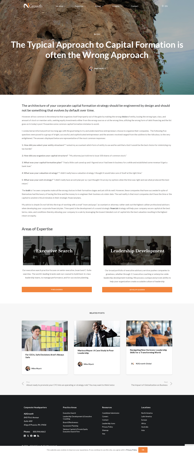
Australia (144, 427)
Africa (143, 423)
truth (28, 190)
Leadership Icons (108, 423)
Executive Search (54, 250)
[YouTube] (35, 436)
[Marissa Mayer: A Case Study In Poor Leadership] (97, 334)
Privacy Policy (107, 427)
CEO (98, 34)
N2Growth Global (144, 364)
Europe (144, 420)
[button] (64, 6)
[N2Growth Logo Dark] (33, 6)
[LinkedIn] (25, 436)
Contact (105, 420)
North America (147, 413)
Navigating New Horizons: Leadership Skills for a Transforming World (148, 351)
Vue (103, 434)
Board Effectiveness (70, 422)
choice (124, 116)
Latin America (146, 416)
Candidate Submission (110, 413)
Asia (143, 430)
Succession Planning (70, 426)
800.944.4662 (39, 431)
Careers (105, 416)
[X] (28, 436)
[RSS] (38, 436)
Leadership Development (137, 250)
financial (114, 208)
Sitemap (105, 430)
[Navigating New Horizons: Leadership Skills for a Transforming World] (149, 333)
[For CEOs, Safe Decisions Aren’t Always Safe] (45, 336)
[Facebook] (31, 436)
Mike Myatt (100, 68)
